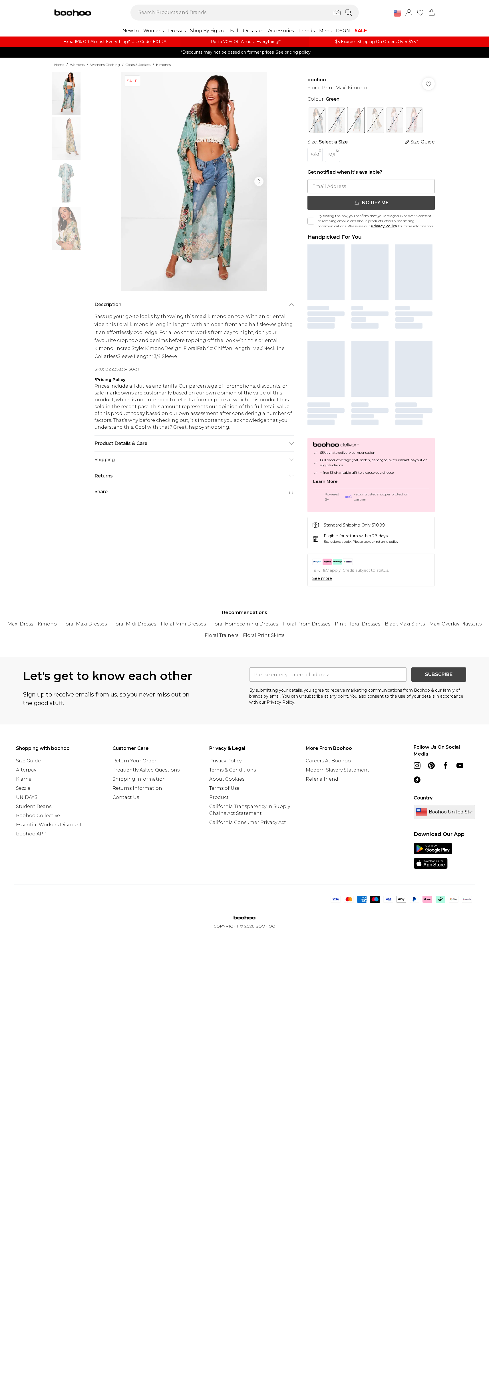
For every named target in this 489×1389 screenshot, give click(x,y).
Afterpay (26, 770)
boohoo (316, 79)
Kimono (47, 624)
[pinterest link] (431, 765)
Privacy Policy (384, 226)
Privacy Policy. (281, 702)
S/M (315, 154)
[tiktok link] (417, 779)
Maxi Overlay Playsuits (455, 624)
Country (423, 798)
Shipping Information (139, 779)
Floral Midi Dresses (133, 624)
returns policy (387, 541)
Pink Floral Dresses (357, 624)
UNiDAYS (26, 797)
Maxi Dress (20, 624)
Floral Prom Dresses (306, 624)
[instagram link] (417, 765)
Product (219, 797)
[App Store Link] (433, 856)
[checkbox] (310, 221)
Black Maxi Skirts (405, 624)
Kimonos (163, 64)
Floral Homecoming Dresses (244, 624)
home (59, 64)
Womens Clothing (105, 64)
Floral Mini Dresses (183, 624)
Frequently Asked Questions (146, 770)
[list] (194, 181)
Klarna (24, 779)
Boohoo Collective (38, 815)
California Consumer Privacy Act (247, 822)
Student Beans (33, 806)
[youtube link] (459, 765)
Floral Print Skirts (263, 635)
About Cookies (226, 779)
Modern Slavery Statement (337, 770)
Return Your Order (134, 761)
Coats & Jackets (138, 64)
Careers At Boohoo (328, 761)
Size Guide (28, 761)
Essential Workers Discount (49, 824)
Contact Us (125, 797)
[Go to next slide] (258, 181)
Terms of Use (224, 788)
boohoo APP (31, 834)
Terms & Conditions (232, 770)
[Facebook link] (445, 765)
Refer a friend (322, 779)
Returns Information (137, 788)
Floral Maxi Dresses (84, 624)
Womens (77, 64)
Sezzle (23, 788)
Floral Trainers (221, 635)
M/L (332, 154)
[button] (397, 13)
